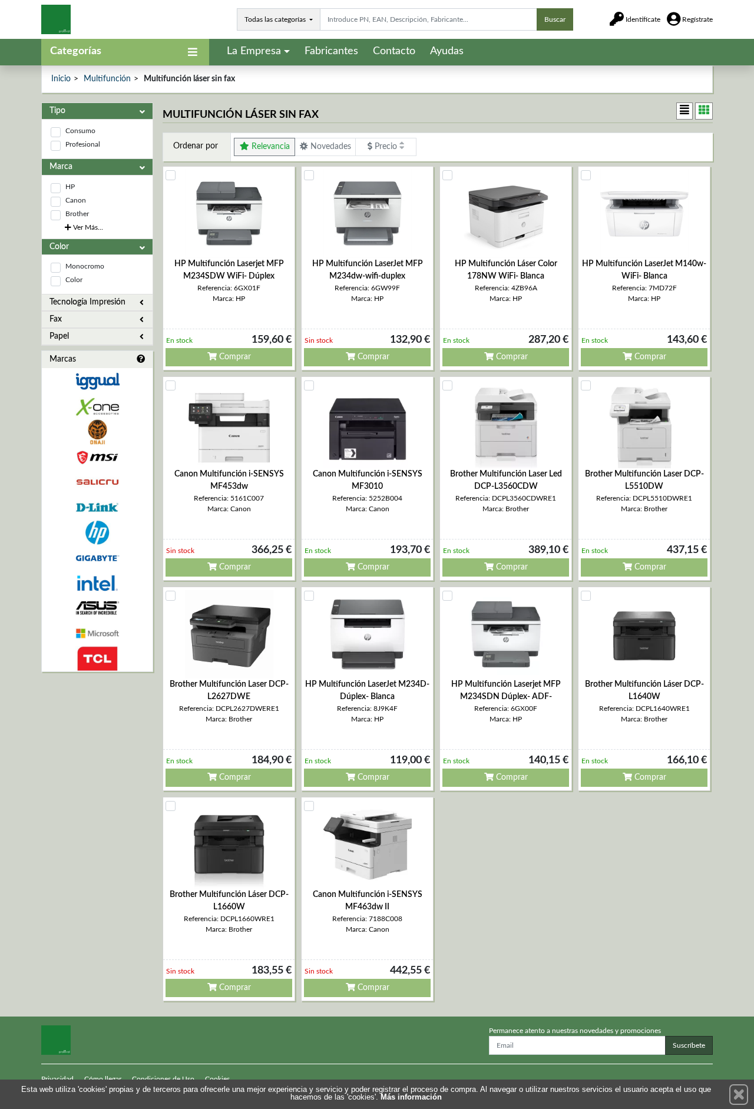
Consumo (80, 130)
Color (73, 279)
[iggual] (97, 381)
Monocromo (84, 266)
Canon (75, 200)
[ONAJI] (97, 432)
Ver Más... (87, 227)
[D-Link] (97, 507)
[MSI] (97, 457)
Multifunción (107, 79)
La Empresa (254, 51)
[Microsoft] (97, 633)
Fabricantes (331, 51)
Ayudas (447, 51)
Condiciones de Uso (163, 1078)
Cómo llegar (102, 1078)
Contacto (394, 51)
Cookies (217, 1078)
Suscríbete (689, 1045)
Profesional (82, 144)
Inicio (61, 79)
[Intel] (97, 583)
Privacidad (57, 1078)
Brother (77, 213)
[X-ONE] (97, 406)
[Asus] (97, 608)
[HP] (97, 532)
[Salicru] (97, 482)
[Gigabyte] (97, 558)
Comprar (234, 357)
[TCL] (97, 658)
